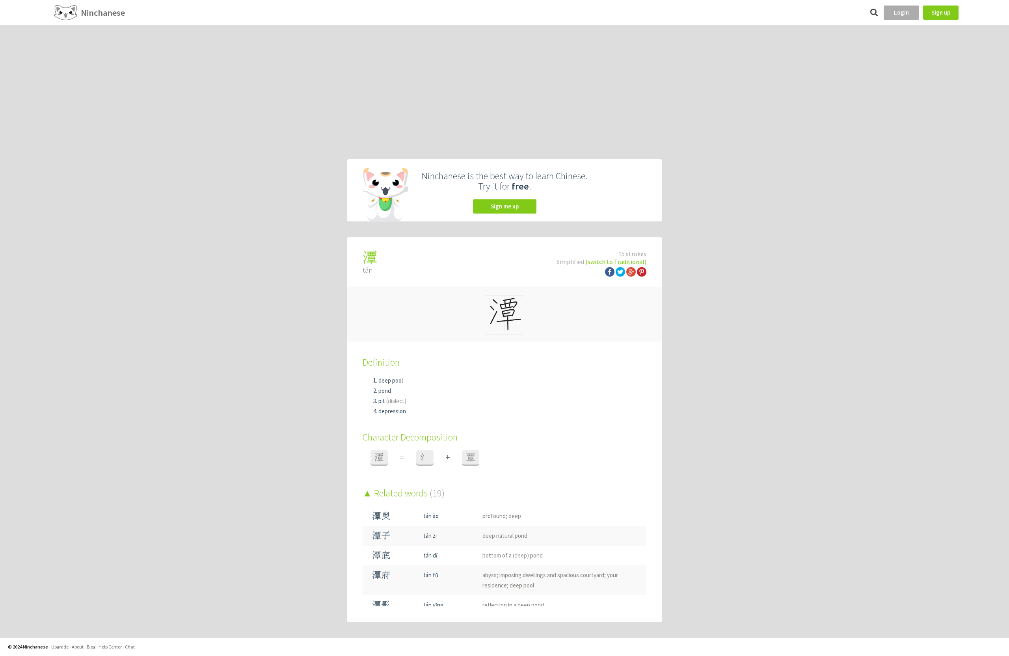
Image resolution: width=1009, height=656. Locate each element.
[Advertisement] (504, 84)
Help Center (110, 647)
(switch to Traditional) (615, 262)
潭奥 (381, 515)
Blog (91, 647)
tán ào (431, 516)
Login (901, 12)
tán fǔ (430, 575)
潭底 (381, 555)
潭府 (381, 575)
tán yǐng (433, 605)
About (78, 647)
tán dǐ (430, 555)
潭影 (381, 605)
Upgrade (60, 647)
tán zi (430, 535)
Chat (130, 647)
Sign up (940, 12)
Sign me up (505, 206)
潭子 (381, 535)
